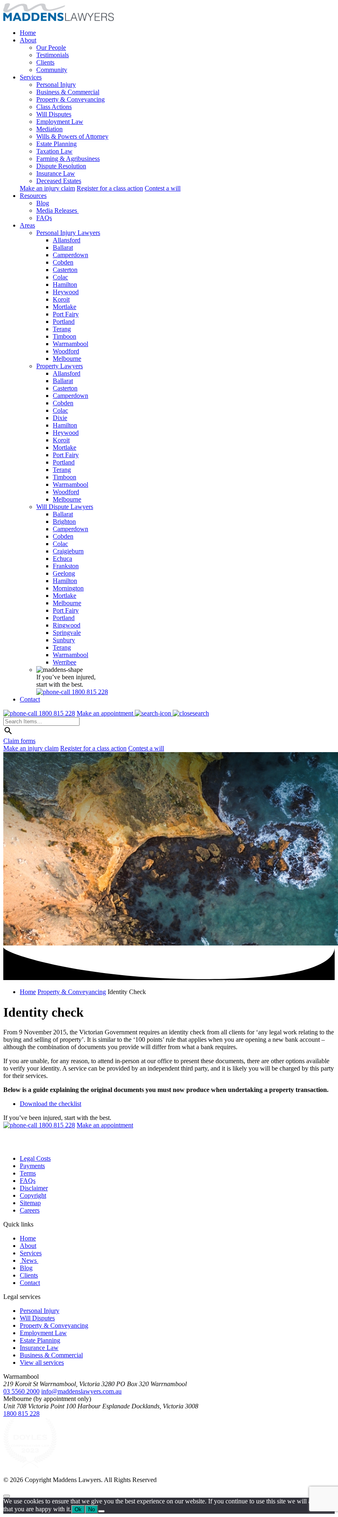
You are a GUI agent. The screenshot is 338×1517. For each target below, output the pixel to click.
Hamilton (65, 284)
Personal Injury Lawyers (68, 232)
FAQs (44, 217)
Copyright (33, 1195)
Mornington (68, 588)
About (28, 40)
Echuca (62, 558)
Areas (27, 225)
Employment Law (59, 121)
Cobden (63, 262)
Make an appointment (106, 713)
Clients (45, 62)
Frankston (66, 565)
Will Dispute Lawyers (64, 506)
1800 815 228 (21, 1413)
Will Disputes (53, 114)
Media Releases (57, 210)
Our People (51, 47)
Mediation (49, 128)
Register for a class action (110, 188)
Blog (42, 203)
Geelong (64, 573)
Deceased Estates (58, 180)
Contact (30, 699)
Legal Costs (35, 1158)
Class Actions (54, 106)
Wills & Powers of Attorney (72, 136)
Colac (60, 277)
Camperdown (70, 254)
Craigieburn (68, 551)
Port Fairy (66, 314)
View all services (42, 1362)
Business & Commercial (67, 91)
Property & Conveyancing (70, 99)
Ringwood (66, 625)
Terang (62, 328)
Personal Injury (56, 84)
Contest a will (163, 188)
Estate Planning (56, 143)
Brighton (64, 521)
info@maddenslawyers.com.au (81, 1391)
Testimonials (52, 54)
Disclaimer (34, 1188)
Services (31, 77)
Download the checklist (50, 1103)
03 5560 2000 (21, 1391)
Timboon (64, 336)
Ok (78, 1509)
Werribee (64, 662)
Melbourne (67, 358)
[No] (101, 1511)
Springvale (67, 632)
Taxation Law (54, 151)
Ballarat (63, 247)
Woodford (66, 351)
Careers (30, 1210)
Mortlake (64, 306)
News (29, 1260)
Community (51, 69)
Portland (64, 321)
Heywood (66, 291)
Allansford (66, 240)
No (91, 1509)
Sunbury (64, 640)
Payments (32, 1165)
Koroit (61, 299)
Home (28, 32)
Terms (28, 1173)
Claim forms (19, 740)
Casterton (65, 269)
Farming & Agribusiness (68, 158)
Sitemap (30, 1202)
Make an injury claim (47, 188)
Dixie (60, 417)
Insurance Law (55, 173)
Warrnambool (70, 343)
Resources (33, 195)
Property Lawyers (59, 365)
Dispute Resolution (61, 166)
